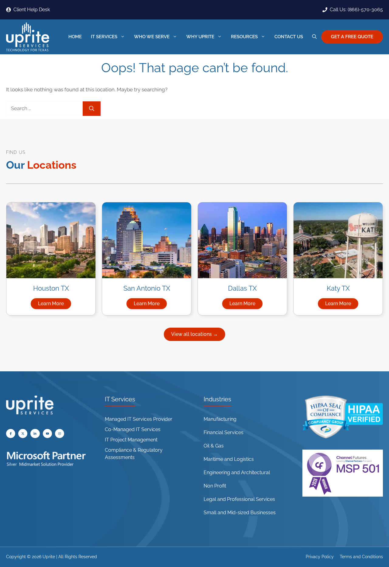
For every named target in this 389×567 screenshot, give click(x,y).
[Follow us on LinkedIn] (35, 433)
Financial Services (223, 432)
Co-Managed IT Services (132, 429)
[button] (314, 36)
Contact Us (288, 36)
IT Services (104, 36)
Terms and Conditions (361, 556)
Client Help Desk (31, 9)
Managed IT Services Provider (138, 419)
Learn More (54, 305)
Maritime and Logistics (229, 459)
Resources (244, 36)
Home (75, 36)
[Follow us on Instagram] (59, 433)
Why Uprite (200, 36)
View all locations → (194, 334)
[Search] (92, 108)
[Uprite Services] (27, 36)
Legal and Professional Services (239, 499)
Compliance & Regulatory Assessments (134, 453)
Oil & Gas (214, 446)
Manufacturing (220, 419)
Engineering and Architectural (237, 472)
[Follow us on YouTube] (22, 433)
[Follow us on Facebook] (10, 433)
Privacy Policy (320, 556)
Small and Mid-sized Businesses (240, 512)
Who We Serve (152, 36)
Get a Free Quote (352, 36)
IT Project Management (131, 440)
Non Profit (215, 486)
